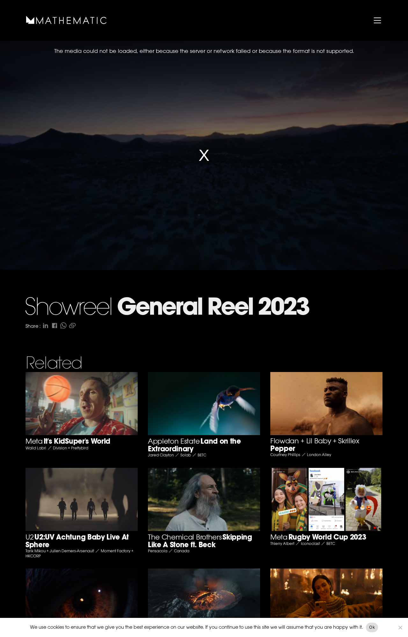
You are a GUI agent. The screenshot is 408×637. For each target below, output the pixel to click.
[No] (400, 627)
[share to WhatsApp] (63, 325)
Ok (372, 627)
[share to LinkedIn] (45, 325)
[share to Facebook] (54, 325)
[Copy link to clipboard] (72, 325)
